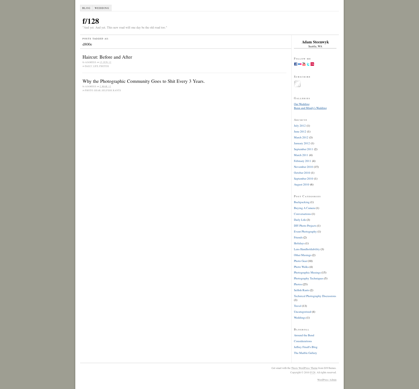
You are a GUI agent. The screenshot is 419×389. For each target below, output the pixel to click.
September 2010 (303, 178)
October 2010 (302, 173)
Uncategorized (302, 312)
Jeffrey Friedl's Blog (306, 347)
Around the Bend (304, 335)
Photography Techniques (308, 278)
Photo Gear (93, 90)
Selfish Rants (111, 90)
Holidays (299, 243)
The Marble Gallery (305, 353)
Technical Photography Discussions (315, 296)
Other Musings (302, 255)
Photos (104, 66)
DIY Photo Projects (305, 226)
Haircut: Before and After (107, 57)
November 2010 (303, 167)
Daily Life (91, 66)
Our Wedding (302, 104)
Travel (297, 306)
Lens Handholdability (307, 249)
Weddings (300, 317)
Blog (86, 8)
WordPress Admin (327, 379)
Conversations (302, 214)
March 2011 (301, 155)
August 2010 (301, 184)
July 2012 (300, 125)
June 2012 (300, 131)
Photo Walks (301, 267)
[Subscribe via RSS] (297, 86)
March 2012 (301, 137)
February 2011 (302, 161)
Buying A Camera (304, 208)
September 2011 (303, 149)
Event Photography (305, 231)
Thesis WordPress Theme (304, 368)
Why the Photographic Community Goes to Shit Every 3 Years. (143, 81)
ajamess (90, 62)
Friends (298, 237)
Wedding (102, 8)
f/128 (90, 20)
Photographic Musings (307, 272)
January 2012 (302, 143)
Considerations (303, 341)
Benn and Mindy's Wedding (310, 108)
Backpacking (302, 202)
